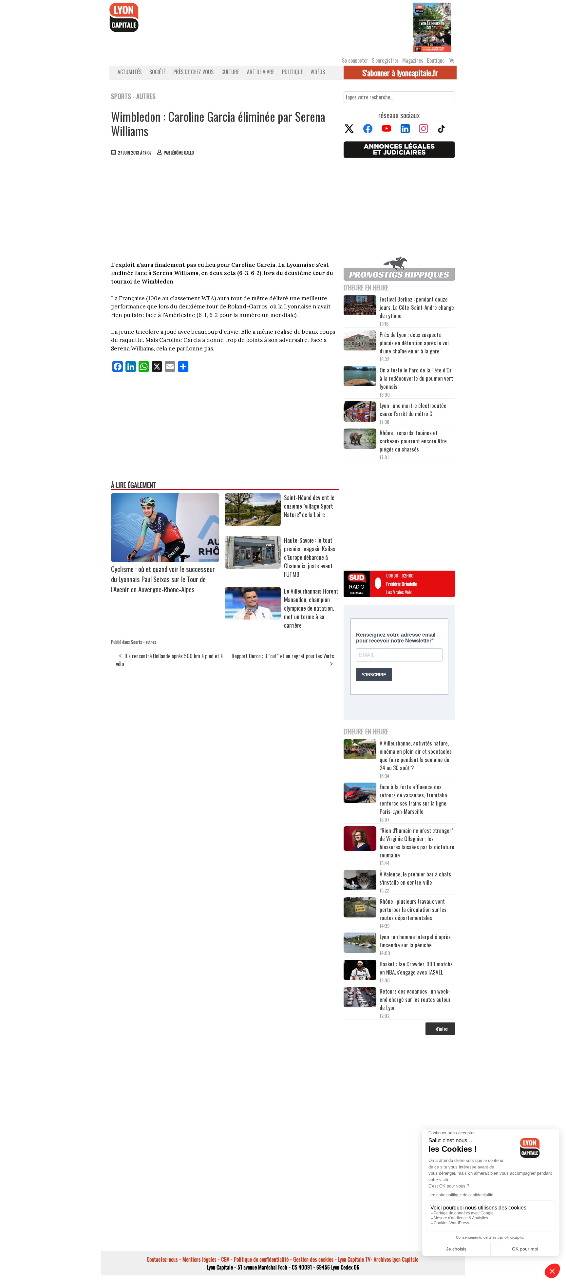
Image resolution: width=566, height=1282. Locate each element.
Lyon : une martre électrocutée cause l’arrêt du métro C (413, 409)
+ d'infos (440, 1028)
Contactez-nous (162, 1259)
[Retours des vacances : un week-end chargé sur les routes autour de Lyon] (360, 998)
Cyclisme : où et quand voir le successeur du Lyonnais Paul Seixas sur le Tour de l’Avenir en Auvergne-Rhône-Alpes (163, 579)
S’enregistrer (385, 60)
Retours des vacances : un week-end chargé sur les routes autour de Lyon (415, 999)
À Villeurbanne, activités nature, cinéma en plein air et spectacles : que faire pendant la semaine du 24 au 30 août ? (417, 755)
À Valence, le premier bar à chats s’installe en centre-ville (415, 878)
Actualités (130, 72)
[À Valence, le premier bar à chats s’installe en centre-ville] (360, 881)
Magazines (412, 60)
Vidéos (318, 72)
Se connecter (355, 60)
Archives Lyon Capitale (396, 1259)
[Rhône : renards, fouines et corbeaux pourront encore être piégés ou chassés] (360, 440)
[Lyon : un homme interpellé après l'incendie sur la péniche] (360, 944)
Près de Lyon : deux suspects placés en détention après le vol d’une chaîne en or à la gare (414, 342)
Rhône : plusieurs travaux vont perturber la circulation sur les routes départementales (413, 909)
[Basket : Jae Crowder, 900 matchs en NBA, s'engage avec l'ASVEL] (360, 971)
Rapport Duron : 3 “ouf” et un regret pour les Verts (283, 656)
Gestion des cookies (313, 1259)
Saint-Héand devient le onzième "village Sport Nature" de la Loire (309, 506)
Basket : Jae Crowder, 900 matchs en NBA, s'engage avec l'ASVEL (416, 968)
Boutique (435, 60)
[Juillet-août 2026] (432, 27)
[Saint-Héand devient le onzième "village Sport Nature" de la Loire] (253, 524)
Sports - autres (143, 642)
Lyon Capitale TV (354, 1259)
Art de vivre (260, 72)
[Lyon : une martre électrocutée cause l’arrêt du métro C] (360, 412)
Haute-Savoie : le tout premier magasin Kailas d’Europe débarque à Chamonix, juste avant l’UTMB (309, 557)
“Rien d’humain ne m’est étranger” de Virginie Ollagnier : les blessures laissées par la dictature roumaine (417, 842)
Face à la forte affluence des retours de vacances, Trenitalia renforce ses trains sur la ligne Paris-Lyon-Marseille (413, 799)
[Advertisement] (225, 210)
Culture (230, 72)
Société (157, 72)
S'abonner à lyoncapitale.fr (400, 72)
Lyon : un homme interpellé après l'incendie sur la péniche (415, 941)
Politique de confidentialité (261, 1259)
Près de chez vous (193, 72)
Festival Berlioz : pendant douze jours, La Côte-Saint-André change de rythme (417, 307)
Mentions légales (199, 1259)
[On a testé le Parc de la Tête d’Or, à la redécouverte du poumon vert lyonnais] (360, 377)
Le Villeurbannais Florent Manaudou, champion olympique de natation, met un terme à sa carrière (311, 608)
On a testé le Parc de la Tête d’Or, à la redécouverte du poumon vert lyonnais (416, 378)
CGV (225, 1259)
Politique (292, 72)
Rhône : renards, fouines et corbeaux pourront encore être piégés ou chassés (413, 441)
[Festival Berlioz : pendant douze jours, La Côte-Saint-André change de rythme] (360, 306)
